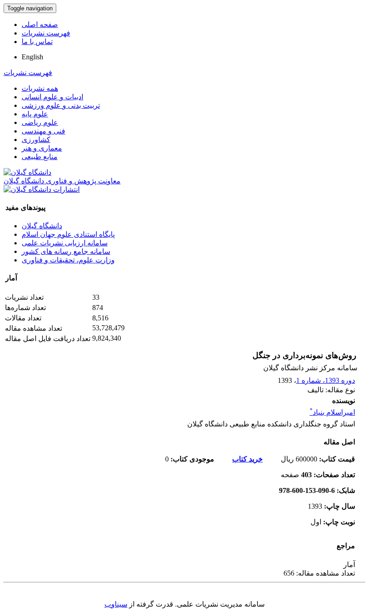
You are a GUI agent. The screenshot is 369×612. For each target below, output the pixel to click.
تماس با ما (37, 41)
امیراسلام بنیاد (332, 412)
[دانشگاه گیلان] (27, 172)
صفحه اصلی (40, 24)
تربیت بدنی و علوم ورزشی (61, 105)
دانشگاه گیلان (42, 226)
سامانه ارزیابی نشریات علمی (65, 243)
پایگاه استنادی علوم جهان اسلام (68, 234)
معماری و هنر (42, 148)
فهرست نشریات (46, 33)
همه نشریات (40, 88)
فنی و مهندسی (43, 131)
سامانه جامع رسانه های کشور (66, 251)
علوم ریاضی (40, 122)
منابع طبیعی (40, 156)
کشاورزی (36, 139)
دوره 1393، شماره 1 (325, 380)
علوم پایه (35, 114)
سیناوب (115, 604)
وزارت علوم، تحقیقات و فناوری (68, 260)
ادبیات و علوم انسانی (52, 97)
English (32, 57)
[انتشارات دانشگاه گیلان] (42, 189)
